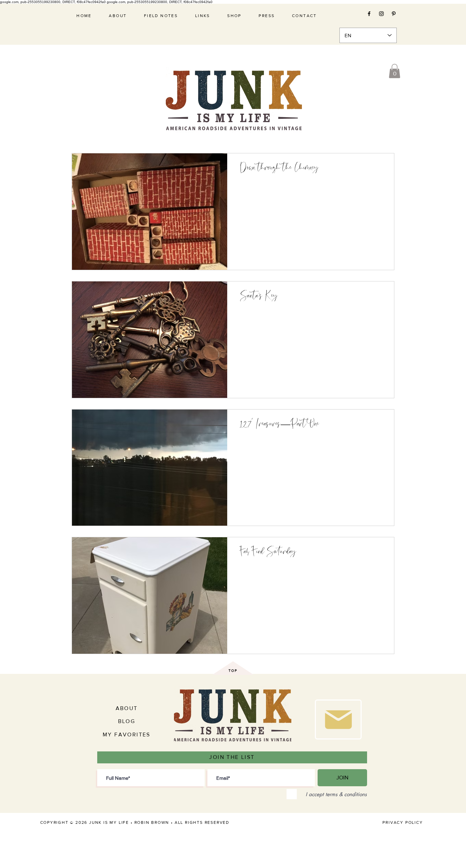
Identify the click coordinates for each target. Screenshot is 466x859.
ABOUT (127, 708)
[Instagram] (381, 14)
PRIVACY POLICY (402, 822)
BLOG (126, 721)
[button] (395, 71)
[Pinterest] (394, 14)
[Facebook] (369, 14)
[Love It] (338, 719)
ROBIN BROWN (152, 822)
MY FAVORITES (126, 734)
